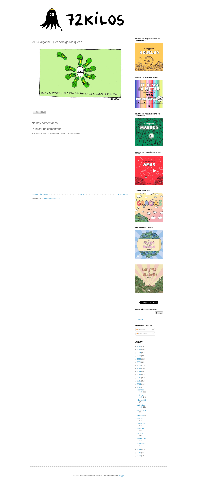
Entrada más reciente (40, 194)
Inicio (82, 194)
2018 (139, 371)
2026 (139, 346)
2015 (139, 381)
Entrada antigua (122, 194)
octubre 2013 (141, 400)
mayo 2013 (141, 423)
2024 (139, 353)
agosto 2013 (141, 410)
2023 (139, 356)
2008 (139, 456)
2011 (139, 453)
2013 (139, 387)
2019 (139, 368)
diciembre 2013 (140, 391)
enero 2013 (141, 444)
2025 (139, 350)
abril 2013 (140, 428)
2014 (139, 384)
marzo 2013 (141, 434)
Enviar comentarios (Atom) (51, 198)
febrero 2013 (141, 439)
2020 (139, 365)
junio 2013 (140, 418)
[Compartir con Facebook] (41, 112)
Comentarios (143, 334)
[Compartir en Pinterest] (44, 112)
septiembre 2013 (141, 406)
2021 (139, 362)
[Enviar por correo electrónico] (34, 112)
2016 (139, 378)
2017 (139, 375)
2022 (139, 359)
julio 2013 (140, 415)
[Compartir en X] (39, 112)
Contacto (140, 320)
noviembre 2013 (140, 396)
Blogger (121, 476)
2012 (139, 450)
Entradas (141, 330)
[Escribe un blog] (36, 112)
